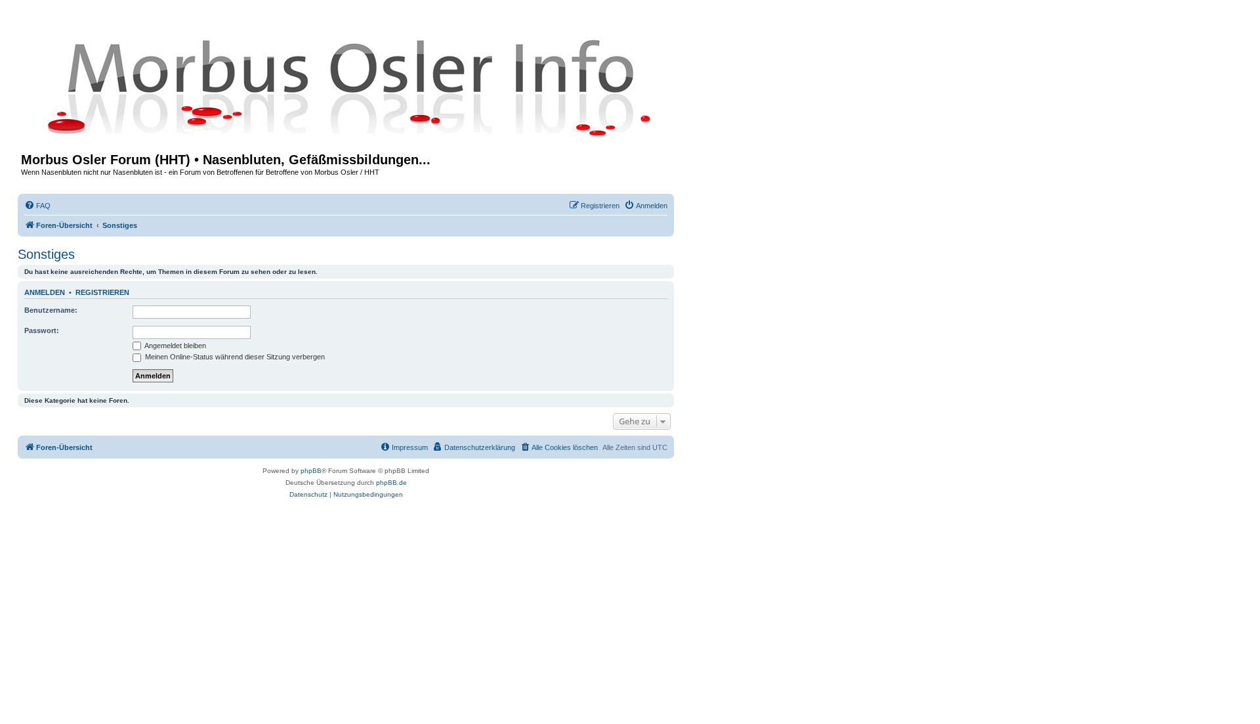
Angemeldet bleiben (174, 346)
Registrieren (102, 292)
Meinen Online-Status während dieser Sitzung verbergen (234, 357)
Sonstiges (46, 254)
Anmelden (44, 292)
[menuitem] (37, 206)
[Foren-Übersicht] (346, 86)
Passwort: (41, 330)
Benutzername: (50, 310)
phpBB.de (391, 482)
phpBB (311, 470)
